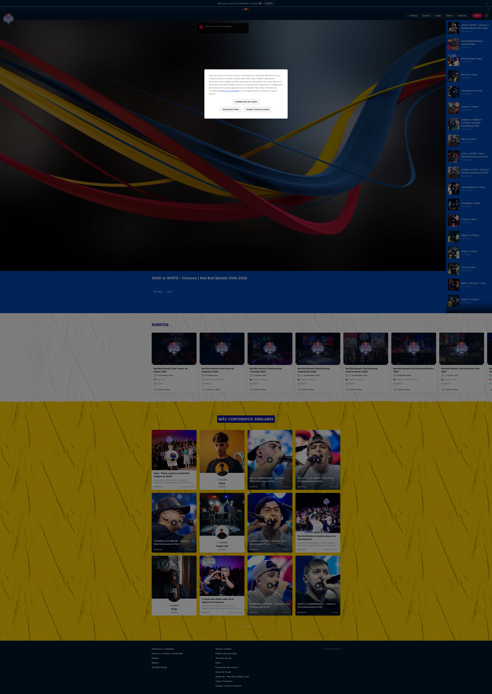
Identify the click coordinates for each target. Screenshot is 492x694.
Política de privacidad (229, 91)
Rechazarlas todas (231, 109)
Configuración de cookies (246, 102)
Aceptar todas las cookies (257, 109)
